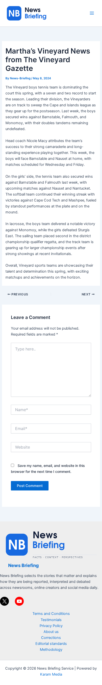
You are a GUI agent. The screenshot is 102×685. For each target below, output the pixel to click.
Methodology (51, 649)
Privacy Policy (51, 626)
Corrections (51, 637)
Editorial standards (51, 643)
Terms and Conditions (51, 613)
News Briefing (23, 565)
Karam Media (51, 674)
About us (51, 631)
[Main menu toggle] (92, 13)
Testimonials (51, 620)
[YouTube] (19, 601)
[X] (4, 601)
